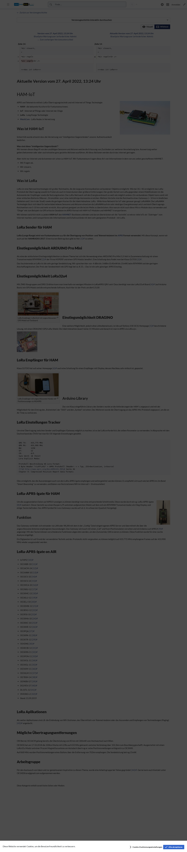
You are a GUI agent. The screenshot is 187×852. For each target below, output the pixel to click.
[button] (145, 847)
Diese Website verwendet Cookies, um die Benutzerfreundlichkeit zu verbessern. (39, 846)
